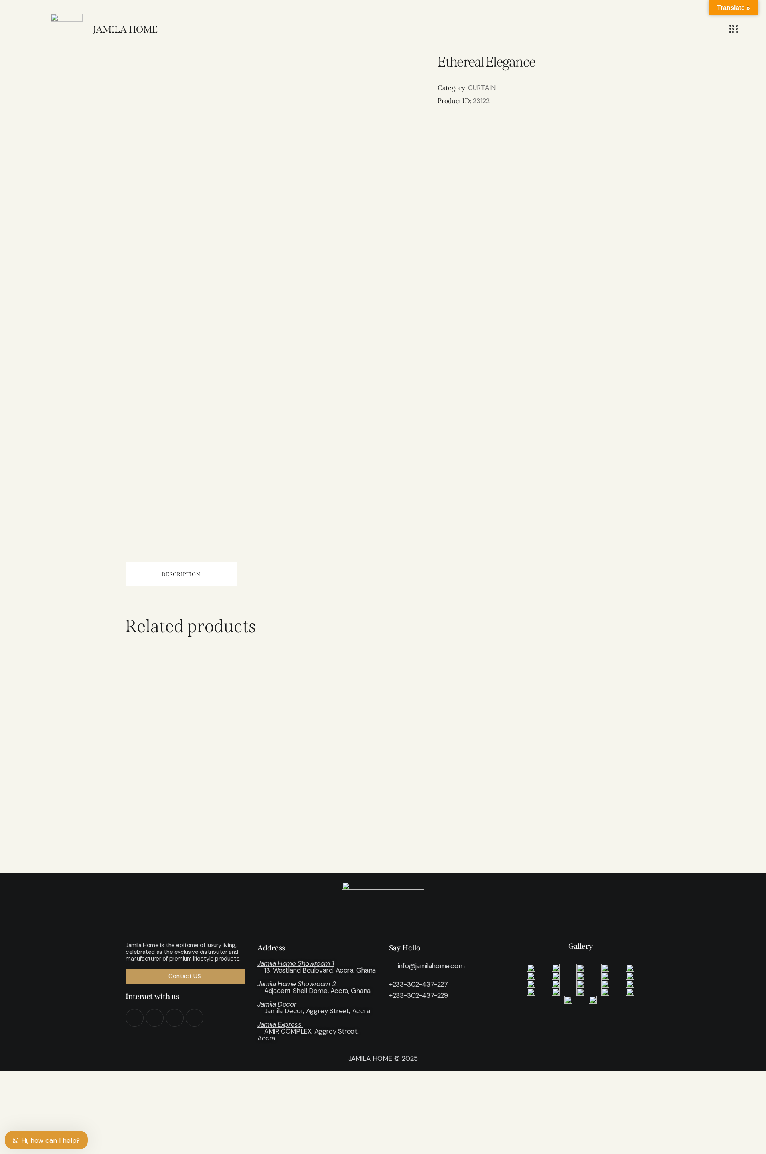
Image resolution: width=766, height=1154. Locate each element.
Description (181, 574)
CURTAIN (482, 87)
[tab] (181, 574)
